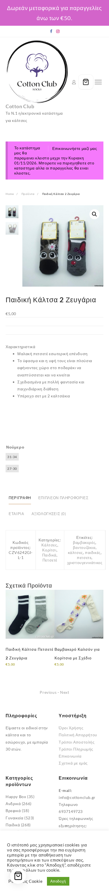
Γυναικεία (14, 817)
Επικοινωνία (70, 756)
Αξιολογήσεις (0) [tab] (49, 514)
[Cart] (86, 82)
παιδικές (93, 552)
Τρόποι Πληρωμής (76, 749)
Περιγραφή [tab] (20, 498)
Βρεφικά (13, 810)
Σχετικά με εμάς (73, 763)
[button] (94, 214)
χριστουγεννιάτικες (85, 562)
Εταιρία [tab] (16, 514)
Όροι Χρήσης (71, 727)
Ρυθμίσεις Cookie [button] (25, 881)
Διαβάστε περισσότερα (27, 668)
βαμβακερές (84, 542)
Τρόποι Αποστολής (77, 742)
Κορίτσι (49, 550)
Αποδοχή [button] (58, 881)
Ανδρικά (13, 803)
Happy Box (16, 796)
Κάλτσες (49, 544)
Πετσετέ (49, 560)
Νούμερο (15, 447)
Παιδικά (49, 555)
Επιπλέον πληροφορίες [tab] (63, 498)
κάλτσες (75, 552)
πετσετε (84, 557)
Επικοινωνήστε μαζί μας (74, 148)
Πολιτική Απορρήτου (78, 734)
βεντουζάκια (84, 547)
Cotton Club (20, 106)
